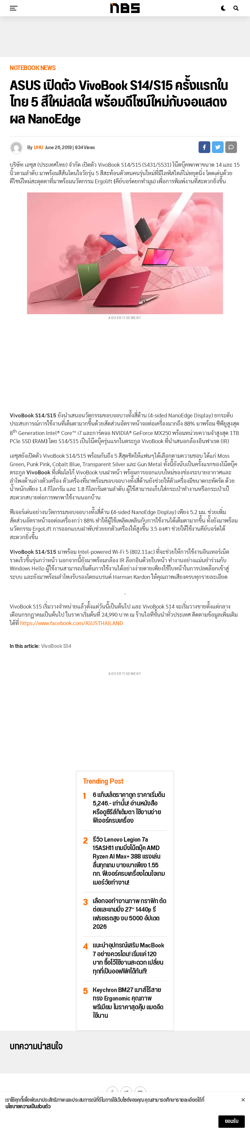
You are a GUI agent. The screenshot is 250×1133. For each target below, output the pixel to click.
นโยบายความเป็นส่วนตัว (28, 1107)
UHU (38, 148)
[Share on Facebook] (204, 147)
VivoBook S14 (56, 646)
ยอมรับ (232, 1121)
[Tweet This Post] (218, 147)
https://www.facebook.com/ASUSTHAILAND (71, 623)
